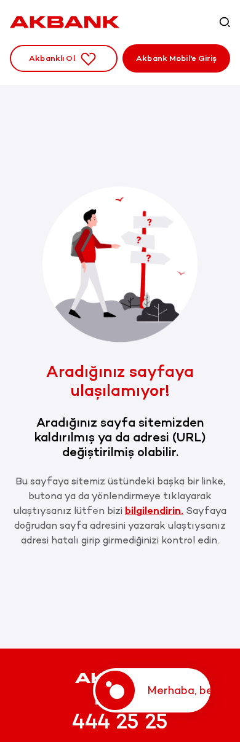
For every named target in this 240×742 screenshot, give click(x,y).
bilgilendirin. (154, 510)
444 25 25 (120, 721)
